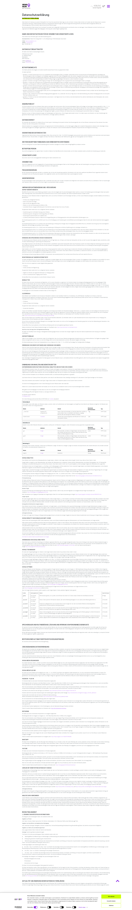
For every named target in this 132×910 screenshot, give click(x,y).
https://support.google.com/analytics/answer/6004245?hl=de (88, 494)
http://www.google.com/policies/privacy (33, 588)
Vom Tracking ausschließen (31, 875)
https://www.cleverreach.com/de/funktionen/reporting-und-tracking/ (39, 315)
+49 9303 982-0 (29, 42)
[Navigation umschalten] (108, 6)
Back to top (117, 881)
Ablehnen (111, 905)
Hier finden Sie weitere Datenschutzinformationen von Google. (35, 536)
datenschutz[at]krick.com (31, 41)
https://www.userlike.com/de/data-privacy (64, 786)
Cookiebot (51, 399)
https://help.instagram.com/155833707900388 (61, 736)
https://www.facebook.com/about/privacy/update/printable (55, 696)
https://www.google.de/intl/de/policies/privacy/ (35, 546)
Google (41, 431)
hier (44, 319)
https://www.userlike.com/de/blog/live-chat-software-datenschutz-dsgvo (91, 786)
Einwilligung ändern (26, 396)
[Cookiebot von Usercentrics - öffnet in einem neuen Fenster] (18, 907)
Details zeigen (82, 907)
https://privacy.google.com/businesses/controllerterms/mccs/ (89, 475)
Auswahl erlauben (111, 901)
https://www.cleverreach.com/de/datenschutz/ (67, 327)
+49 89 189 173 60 (30, 62)
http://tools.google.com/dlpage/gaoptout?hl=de (58, 584)
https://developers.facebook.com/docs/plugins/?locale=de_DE (62, 690)
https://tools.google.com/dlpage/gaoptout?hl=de (37, 492)
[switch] (49, 907)
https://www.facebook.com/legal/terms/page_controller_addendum (82, 692)
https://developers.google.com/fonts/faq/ (66, 545)
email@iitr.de (28, 60)
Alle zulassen (111, 896)
